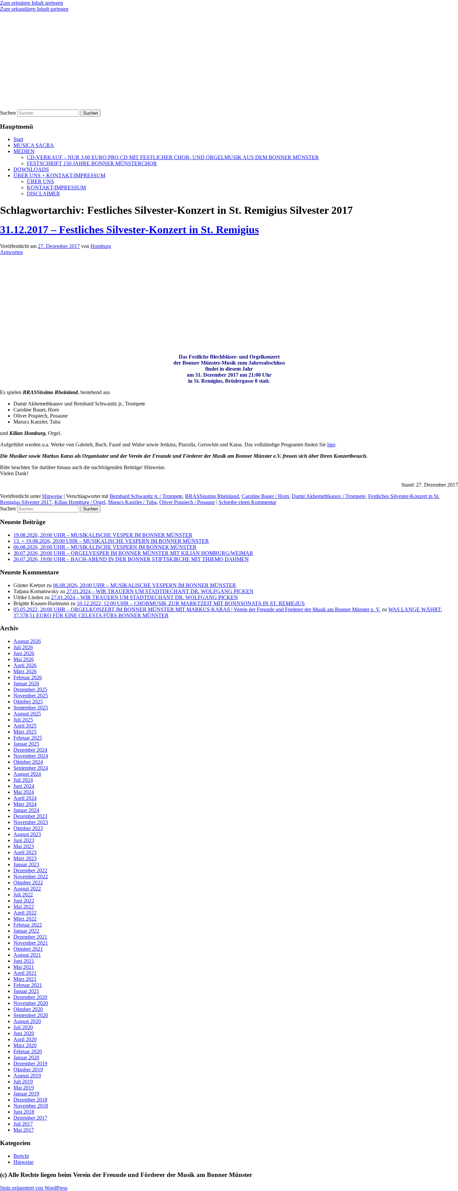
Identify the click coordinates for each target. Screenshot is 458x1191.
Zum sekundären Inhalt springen (34, 9)
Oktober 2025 (28, 701)
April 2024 (25, 798)
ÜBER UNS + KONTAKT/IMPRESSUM (59, 175)
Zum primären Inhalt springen (31, 3)
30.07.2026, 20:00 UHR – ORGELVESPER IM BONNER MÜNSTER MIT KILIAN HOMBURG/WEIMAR (133, 553)
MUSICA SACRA (33, 145)
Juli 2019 (23, 1081)
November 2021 (30, 943)
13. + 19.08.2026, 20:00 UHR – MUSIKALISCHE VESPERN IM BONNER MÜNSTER (111, 541)
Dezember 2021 (30, 937)
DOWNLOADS (31, 169)
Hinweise (52, 496)
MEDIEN (24, 151)
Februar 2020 (27, 1051)
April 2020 (25, 1039)
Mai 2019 (23, 1087)
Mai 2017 (23, 1130)
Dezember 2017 (30, 1118)
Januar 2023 (26, 864)
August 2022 (27, 888)
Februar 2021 (27, 985)
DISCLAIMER (43, 193)
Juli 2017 (23, 1124)
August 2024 (27, 774)
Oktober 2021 (28, 949)
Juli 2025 (23, 720)
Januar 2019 (26, 1093)
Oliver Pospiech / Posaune (187, 502)
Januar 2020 (26, 1057)
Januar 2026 (26, 683)
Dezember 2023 (30, 816)
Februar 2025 (27, 738)
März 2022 (25, 919)
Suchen (8, 113)
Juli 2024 (23, 780)
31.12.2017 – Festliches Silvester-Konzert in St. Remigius (129, 230)
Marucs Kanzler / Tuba (132, 502)
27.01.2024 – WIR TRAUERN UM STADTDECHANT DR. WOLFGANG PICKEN (159, 591)
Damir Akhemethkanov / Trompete (328, 496)
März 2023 (25, 858)
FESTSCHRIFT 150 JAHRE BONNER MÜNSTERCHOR (92, 163)
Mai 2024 (23, 792)
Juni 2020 (23, 1033)
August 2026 (27, 641)
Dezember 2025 (30, 689)
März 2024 (25, 804)
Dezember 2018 (30, 1100)
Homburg (101, 246)
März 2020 (25, 1045)
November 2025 (30, 695)
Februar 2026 (27, 677)
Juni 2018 (23, 1112)
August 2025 (27, 713)
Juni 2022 (23, 900)
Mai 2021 (23, 967)
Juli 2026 (23, 647)
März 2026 (25, 671)
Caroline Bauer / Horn (265, 496)
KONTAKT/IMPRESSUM (56, 187)
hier (331, 444)
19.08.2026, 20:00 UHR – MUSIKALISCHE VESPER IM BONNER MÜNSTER (102, 535)
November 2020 (30, 1003)
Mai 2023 (23, 846)
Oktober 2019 (28, 1069)
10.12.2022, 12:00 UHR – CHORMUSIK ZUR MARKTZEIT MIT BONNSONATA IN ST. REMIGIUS (191, 603)
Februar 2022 (27, 925)
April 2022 (25, 913)
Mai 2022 (23, 907)
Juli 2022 (23, 894)
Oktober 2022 (28, 882)
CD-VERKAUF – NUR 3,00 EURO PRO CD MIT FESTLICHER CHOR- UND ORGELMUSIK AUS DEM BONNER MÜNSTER (173, 157)
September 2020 (30, 1015)
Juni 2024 (23, 786)
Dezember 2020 (30, 997)
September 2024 (30, 768)
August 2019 (27, 1075)
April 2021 (25, 973)
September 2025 (30, 707)
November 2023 (30, 822)
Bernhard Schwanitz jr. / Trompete (146, 496)
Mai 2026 (23, 659)
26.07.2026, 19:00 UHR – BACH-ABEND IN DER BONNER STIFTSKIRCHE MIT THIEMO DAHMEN (131, 559)
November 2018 (30, 1106)
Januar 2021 (26, 991)
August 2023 (27, 834)
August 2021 (27, 955)
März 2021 (25, 979)
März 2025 (25, 732)
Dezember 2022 (30, 870)
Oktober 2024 (28, 762)
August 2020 (27, 1021)
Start (18, 139)
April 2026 (25, 665)
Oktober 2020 (28, 1009)
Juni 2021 (23, 961)
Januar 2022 (26, 931)
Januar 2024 (26, 810)
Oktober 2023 (28, 828)
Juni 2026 (23, 653)
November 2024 (30, 756)
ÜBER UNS (40, 181)
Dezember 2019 (30, 1063)
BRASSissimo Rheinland (212, 496)
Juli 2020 (23, 1027)
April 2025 (25, 726)
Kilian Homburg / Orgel (79, 502)
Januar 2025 (26, 744)
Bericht (21, 1156)
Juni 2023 (23, 840)
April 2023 (25, 852)
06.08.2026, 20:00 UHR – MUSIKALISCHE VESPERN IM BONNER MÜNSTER (104, 547)
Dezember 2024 (30, 750)
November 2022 (30, 876)
